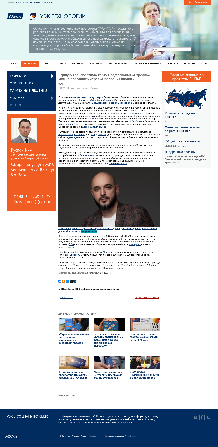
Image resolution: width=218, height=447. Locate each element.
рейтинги (96, 63)
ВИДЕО (204, 63)
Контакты (94, 436)
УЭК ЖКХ (17, 98)
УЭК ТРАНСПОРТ (23, 83)
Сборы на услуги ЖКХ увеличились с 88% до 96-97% (32, 169)
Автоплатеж (95, 118)
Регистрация (201, 2)
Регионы (189, 63)
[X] (71, 281)
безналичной (87, 155)
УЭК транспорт (117, 63)
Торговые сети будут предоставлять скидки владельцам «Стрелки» (73, 375)
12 (40, 202)
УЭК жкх (173, 63)
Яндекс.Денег (73, 137)
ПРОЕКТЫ (61, 63)
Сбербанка (136, 121)
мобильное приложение (71, 134)
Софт (49, 2)
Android (102, 134)
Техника (36, 2)
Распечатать (66, 297)
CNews (18, 2)
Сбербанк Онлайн (101, 100)
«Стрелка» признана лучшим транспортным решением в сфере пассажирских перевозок (108, 340)
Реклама (75, 436)
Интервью (78, 63)
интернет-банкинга (78, 100)
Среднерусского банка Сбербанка (111, 102)
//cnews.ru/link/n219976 (100, 273)
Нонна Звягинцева (95, 126)
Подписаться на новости (147, 297)
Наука (43, 2)
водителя (145, 252)
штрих (133, 113)
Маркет (26, 2)
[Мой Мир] (67, 281)
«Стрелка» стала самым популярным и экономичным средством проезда (74, 338)
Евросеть (75, 254)
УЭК (71, 244)
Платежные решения (148, 63)
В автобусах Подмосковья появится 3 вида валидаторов (145, 374)
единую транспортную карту (87, 97)
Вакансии (85, 436)
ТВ (31, 2)
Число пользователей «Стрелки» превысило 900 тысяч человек (108, 375)
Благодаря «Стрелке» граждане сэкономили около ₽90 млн (144, 337)
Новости (30, 63)
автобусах (135, 244)
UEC (60, 84)
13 (47, 202)
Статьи (46, 63)
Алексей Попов (118, 163)
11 (34, 202)
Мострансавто (111, 252)
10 (27, 202)
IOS (93, 134)
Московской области (69, 124)
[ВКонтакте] (59, 281)
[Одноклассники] (63, 281)
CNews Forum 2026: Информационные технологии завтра (90, 289)
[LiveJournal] (74, 281)
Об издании (65, 436)
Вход (190, 2)
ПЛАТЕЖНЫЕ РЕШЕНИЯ (28, 90)
